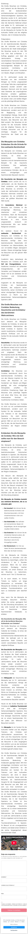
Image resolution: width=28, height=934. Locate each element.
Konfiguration (14, 930)
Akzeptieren (14, 927)
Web (2, 893)
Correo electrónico (8, 885)
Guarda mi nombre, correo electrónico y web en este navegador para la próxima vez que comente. (14, 905)
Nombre (4, 877)
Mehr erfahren (14, 924)
